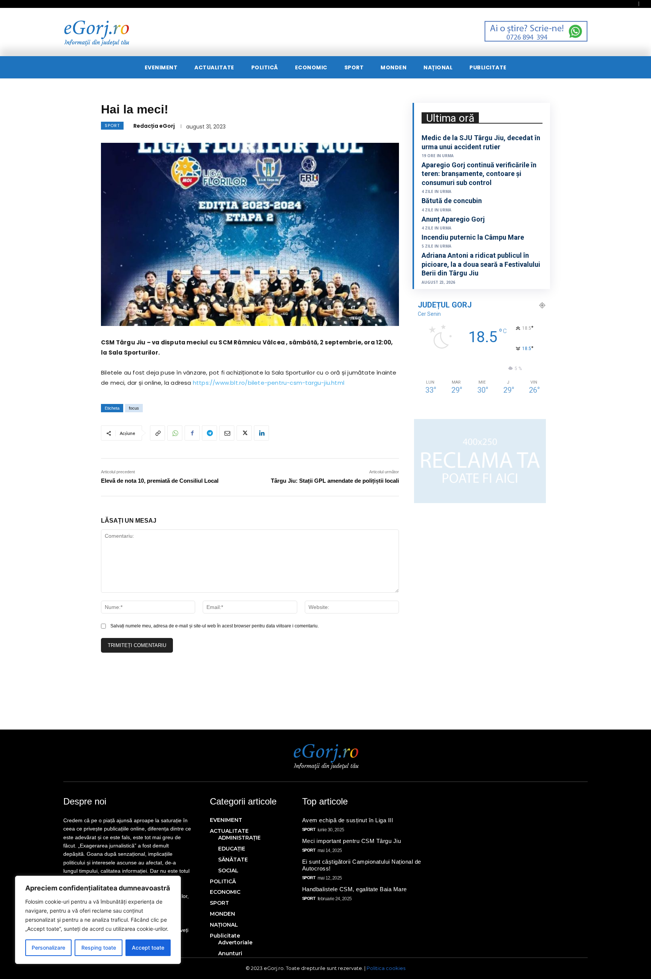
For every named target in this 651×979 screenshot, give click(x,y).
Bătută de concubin (452, 201)
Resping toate (98, 947)
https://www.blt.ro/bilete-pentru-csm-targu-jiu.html (268, 383)
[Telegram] (209, 433)
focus (134, 408)
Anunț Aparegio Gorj (453, 219)
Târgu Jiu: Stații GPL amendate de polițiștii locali (335, 480)
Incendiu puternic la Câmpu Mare (473, 237)
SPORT (112, 125)
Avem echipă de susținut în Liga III (347, 820)
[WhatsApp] (174, 433)
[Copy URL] (157, 433)
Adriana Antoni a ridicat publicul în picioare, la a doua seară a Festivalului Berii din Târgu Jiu (481, 264)
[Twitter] (244, 433)
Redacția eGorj (154, 125)
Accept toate (148, 947)
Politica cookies (386, 968)
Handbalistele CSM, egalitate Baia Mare (354, 889)
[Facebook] (192, 433)
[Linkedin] (261, 433)
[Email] (226, 433)
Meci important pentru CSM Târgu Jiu (351, 841)
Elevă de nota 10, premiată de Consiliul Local (160, 480)
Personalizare (48, 947)
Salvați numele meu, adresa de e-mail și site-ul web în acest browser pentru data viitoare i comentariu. (214, 626)
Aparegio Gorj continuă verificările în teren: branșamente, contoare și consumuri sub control (479, 174)
